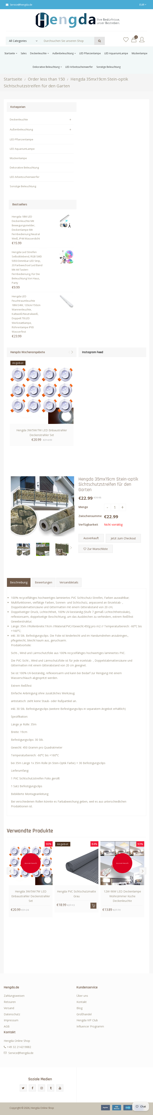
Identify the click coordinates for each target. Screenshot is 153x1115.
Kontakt (81, 1002)
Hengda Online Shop (42, 1108)
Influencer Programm (90, 1026)
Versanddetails (69, 582)
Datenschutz (12, 1014)
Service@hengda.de (21, 4)
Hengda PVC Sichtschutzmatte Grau (76, 893)
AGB (7, 1026)
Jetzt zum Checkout (123, 538)
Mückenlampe (18, 158)
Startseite (13, 79)
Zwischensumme (90, 516)
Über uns (82, 996)
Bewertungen (43, 582)
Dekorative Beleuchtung (24, 167)
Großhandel (84, 1014)
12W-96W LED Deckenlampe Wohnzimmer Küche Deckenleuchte (122, 896)
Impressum (11, 1020)
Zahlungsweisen (14, 996)
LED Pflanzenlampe (21, 139)
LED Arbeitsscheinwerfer (24, 177)
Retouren (10, 1002)
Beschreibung (18, 582)
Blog (79, 1008)
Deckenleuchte (19, 119)
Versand (9, 1008)
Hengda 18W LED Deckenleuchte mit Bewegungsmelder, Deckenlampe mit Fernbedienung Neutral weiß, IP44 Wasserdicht (26, 227)
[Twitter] (23, 1087)
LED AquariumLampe (22, 149)
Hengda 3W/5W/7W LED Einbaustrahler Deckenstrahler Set (41, 432)
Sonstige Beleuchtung (23, 186)
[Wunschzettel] (125, 39)
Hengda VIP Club (87, 1020)
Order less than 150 (46, 79)
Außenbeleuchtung (21, 129)
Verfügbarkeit (88, 524)
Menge (83, 507)
